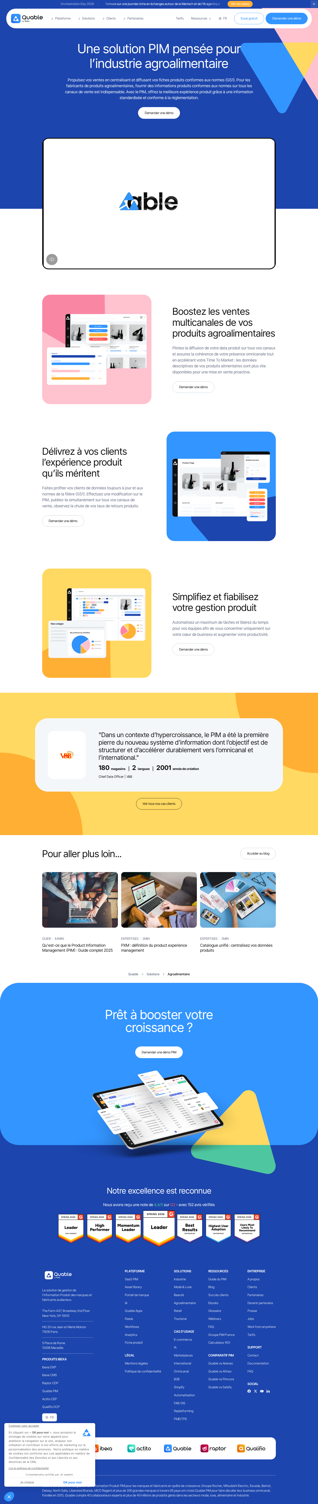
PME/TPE (180, 1419)
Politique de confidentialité (143, 1371)
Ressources (218, 1271)
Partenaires (255, 1295)
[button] (9, 1496)
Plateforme (135, 1271)
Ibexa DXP (49, 1367)
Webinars (214, 1319)
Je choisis (27, 1482)
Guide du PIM (217, 1279)
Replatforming (183, 1411)
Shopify (179, 1387)
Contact (253, 1355)
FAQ (211, 1327)
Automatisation (184, 1395)
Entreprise (256, 1271)
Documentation (258, 1363)
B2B (177, 1379)
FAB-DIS (179, 1403)
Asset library (133, 1287)
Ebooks (213, 1303)
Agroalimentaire (185, 1303)
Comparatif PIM (221, 1355)
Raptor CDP (50, 1383)
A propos (253, 1279)
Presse (252, 1311)
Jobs (250, 1319)
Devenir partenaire (260, 1303)
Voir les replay (240, 4)
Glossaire (214, 1311)
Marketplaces (183, 1355)
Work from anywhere (261, 1327)
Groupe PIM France (221, 1335)
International (182, 1363)
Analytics (131, 1335)
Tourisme (180, 1319)
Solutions (182, 1271)
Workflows (132, 1327)
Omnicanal (181, 1371)
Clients (252, 1287)
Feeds (129, 1319)
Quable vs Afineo (219, 1371)
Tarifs (251, 1335)
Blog (211, 1287)
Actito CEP (49, 1399)
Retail (178, 1311)
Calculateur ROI (219, 1343)
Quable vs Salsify (220, 1387)
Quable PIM (50, 1391)
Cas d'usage (184, 1332)
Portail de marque (137, 1295)
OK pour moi (72, 1482)
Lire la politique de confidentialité (29, 1468)
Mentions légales (136, 1363)
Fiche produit (134, 1343)
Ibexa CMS (49, 1375)
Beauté (179, 1295)
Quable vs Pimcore (221, 1379)
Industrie (180, 1279)
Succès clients (218, 1295)
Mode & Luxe (183, 1287)
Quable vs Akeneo (220, 1363)
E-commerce (183, 1340)
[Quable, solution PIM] (27, 18)
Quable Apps (133, 1311)
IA (126, 1303)
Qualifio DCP (51, 1407)
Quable (133, 974)
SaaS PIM (131, 1279)
